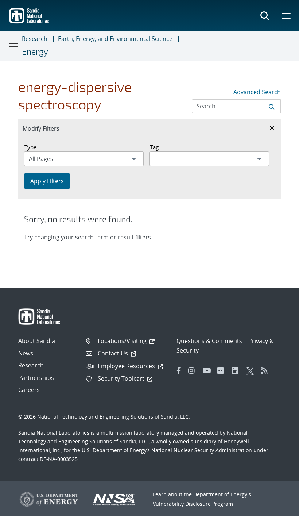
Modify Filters (48, 128)
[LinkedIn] (237, 370)
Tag (154, 147)
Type (30, 147)
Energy (35, 51)
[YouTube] (208, 370)
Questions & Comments (209, 341)
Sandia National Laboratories (53, 432)
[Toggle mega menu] (287, 16)
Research (34, 39)
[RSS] (266, 370)
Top (277, 508)
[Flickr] (222, 370)
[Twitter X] (251, 370)
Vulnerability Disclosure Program (193, 503)
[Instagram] (193, 370)
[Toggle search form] (265, 16)
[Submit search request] (272, 106)
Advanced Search (257, 92)
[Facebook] (179, 370)
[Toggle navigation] (14, 46)
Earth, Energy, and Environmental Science (115, 39)
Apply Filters (47, 181)
